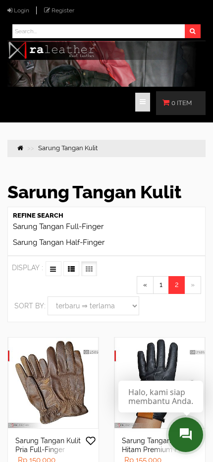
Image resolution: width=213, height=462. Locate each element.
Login (21, 10)
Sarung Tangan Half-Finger (59, 242)
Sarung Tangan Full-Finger (58, 226)
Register (63, 10)
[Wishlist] (91, 442)
